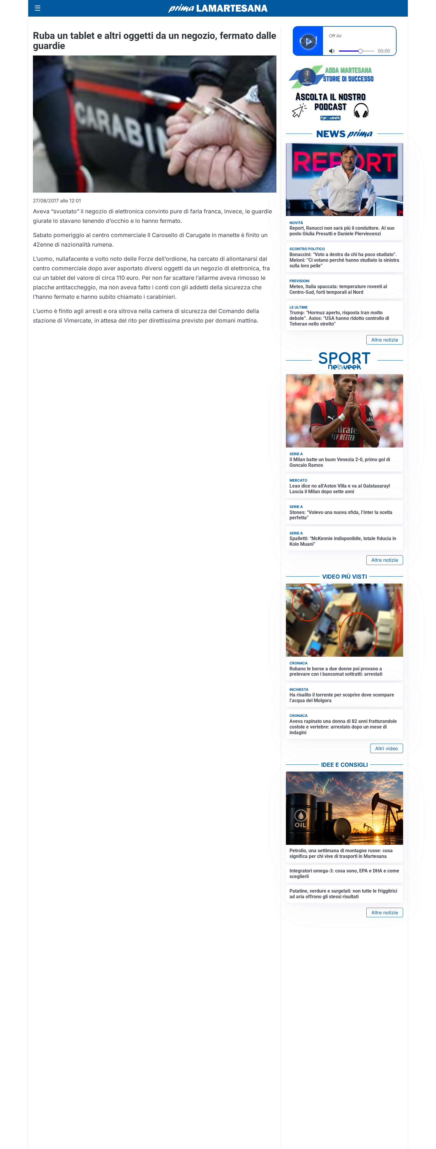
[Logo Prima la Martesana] (217, 8)
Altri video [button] (386, 748)
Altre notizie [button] (384, 340)
